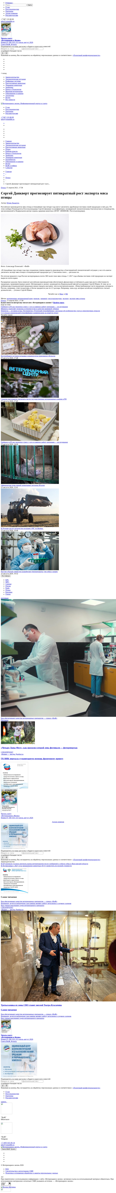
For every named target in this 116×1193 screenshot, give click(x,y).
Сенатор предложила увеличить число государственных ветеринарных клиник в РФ (34, 399)
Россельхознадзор (12, 9)
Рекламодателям (11, 15)
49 (6, 1086)
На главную (6, 576)
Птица (7, 149)
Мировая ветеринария (14, 91)
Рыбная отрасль (11, 151)
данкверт (43, 298)
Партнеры (9, 11)
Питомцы (4, 720)
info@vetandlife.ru (7, 21)
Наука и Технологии (13, 89)
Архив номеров (11, 13)
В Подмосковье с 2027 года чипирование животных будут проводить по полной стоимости (36, 866)
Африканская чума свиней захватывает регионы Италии (23, 485)
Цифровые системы (13, 81)
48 (6, 857)
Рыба (7, 588)
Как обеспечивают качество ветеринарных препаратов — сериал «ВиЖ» (29, 718)
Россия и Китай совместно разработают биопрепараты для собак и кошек (29, 572)
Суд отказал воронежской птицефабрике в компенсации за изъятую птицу (29, 313)
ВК (66, 294)
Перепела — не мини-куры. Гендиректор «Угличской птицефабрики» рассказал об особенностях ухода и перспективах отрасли (50, 311)
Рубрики (9, 3)
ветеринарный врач (25, 298)
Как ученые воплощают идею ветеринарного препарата (22, 905)
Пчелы (8, 586)
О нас (7, 7)
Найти (30, 5)
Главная (8, 172)
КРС (7, 580)
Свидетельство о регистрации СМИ (19, 1171)
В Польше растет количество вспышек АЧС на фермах (22, 528)
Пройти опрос (58, 303)
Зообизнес (9, 87)
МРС (7, 582)
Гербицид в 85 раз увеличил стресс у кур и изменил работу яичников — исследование (34, 307)
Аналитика (9, 95)
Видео (7, 98)
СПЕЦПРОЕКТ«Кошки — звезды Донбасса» (12, 753)
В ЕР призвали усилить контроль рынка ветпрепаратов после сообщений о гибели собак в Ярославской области (44, 864)
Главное (8, 141)
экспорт (66, 298)
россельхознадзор (55, 298)
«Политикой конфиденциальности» (86, 55)
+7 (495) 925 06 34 (8, 1143)
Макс (61, 294)
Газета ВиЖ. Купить (9, 44)
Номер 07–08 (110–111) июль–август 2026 (17, 42)
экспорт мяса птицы (77, 298)
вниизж (36, 298)
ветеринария (12, 298)
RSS (7, 1169)
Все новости (10, 100)
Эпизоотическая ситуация (15, 79)
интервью (4, 598)
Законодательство (12, 77)
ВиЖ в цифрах (11, 166)
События (8, 168)
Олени (8, 594)
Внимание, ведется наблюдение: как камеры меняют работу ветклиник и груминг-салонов (36, 903)
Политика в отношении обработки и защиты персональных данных (31, 1173)
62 (6, 53)
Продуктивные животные (15, 83)
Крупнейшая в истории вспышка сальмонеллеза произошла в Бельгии (28, 356)
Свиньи (8, 584)
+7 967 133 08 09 (7, 117)
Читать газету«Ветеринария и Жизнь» (11, 39)
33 (2, 1086)
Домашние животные (13, 85)
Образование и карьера (14, 93)
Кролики (8, 592)
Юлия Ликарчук (13, 203)
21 (2, 53)
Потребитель (10, 159)
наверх (4, 1102)
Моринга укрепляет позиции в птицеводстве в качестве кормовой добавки (30, 309)
